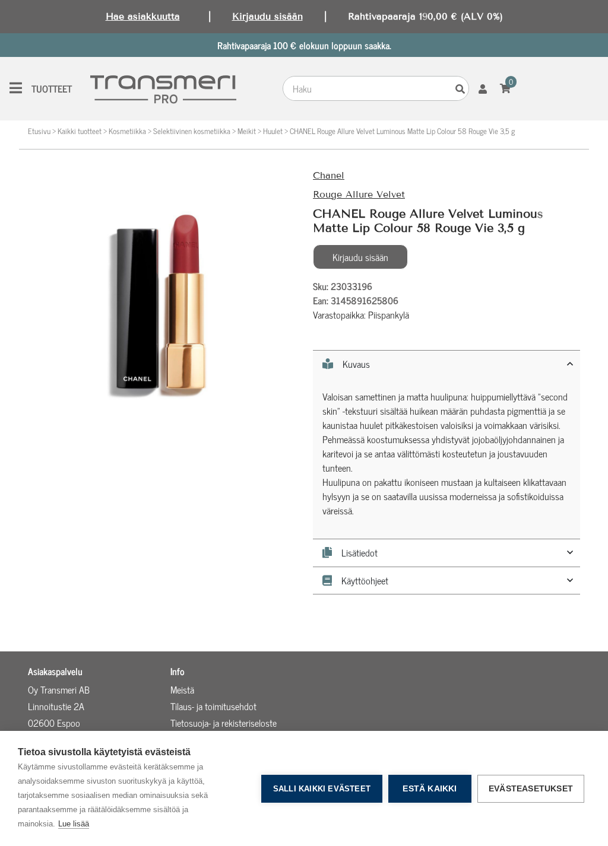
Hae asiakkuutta (143, 16)
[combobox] (367, 88)
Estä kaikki (430, 788)
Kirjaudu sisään (267, 16)
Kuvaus (356, 364)
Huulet (273, 131)
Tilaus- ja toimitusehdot (213, 706)
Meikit (247, 131)
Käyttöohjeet (364, 580)
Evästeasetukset (531, 788)
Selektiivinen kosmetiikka (191, 131)
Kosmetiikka (127, 131)
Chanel (328, 175)
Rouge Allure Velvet (359, 194)
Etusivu (39, 131)
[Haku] (460, 88)
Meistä (182, 689)
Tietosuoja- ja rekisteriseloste (223, 722)
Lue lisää (73, 823)
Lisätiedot (359, 552)
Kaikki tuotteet (80, 131)
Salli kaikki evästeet (321, 788)
